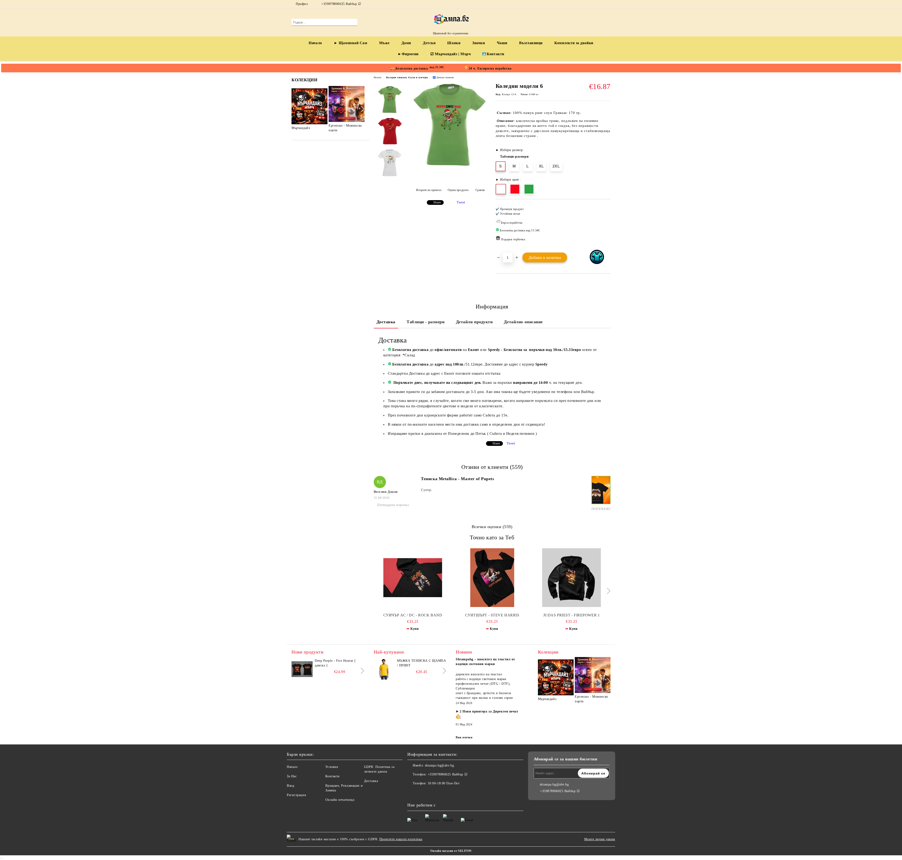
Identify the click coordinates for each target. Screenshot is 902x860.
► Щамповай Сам (350, 43)
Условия (331, 767)
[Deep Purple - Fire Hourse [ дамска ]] (302, 669)
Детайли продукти (474, 321)
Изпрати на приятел (429, 190)
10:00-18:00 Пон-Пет (444, 783)
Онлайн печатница (339, 800)
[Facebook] (600, 4)
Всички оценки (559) (492, 526)
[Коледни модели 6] (449, 167)
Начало (315, 43)
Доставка (386, 321)
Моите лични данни (599, 839)
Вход (290, 785)
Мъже (384, 43)
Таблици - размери (426, 321)
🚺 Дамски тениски (443, 77)
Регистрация (296, 795)
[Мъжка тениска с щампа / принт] (384, 669)
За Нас (292, 776)
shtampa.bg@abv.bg (439, 765)
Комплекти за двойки (573, 43)
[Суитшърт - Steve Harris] (492, 577)
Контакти (495, 54)
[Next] (361, 109)
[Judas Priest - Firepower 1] (572, 577)
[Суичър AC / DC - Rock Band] (413, 577)
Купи (414, 628)
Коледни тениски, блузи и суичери (407, 77)
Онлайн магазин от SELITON (451, 850)
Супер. (426, 490)
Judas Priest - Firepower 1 (571, 615)
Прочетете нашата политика (400, 839)
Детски (429, 43)
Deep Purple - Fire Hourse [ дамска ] (335, 663)
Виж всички (464, 737)
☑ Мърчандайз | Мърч (450, 54)
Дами (406, 43)
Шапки (453, 43)
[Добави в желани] (607, 226)
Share (437, 202)
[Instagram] (607, 4)
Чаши (502, 43)
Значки (478, 43)
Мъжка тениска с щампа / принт (421, 663)
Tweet (461, 202)
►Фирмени (408, 54)
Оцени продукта (458, 190)
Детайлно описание (523, 321)
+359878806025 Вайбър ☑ (341, 4)
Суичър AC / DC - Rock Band (412, 615)
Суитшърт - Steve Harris (492, 615)
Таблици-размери (514, 156)
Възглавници (531, 43)
